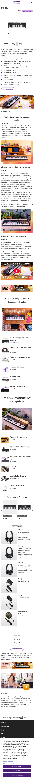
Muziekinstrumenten (7, 717)
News (2, 730)
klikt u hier (14, 758)
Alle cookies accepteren (17, 775)
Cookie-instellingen (17, 766)
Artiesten (3, 734)
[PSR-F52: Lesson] (17, 288)
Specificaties (16, 639)
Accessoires (4, 111)
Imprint (5, 761)
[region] (17, 758)
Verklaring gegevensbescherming (8, 762)
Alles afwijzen (17, 770)
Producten (5, 718)
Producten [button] (3, 722)
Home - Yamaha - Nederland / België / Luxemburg (12, 716)
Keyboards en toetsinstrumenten (20, 717)
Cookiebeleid (17, 763)
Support (16, 643)
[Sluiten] (31, 740)
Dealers (3, 738)
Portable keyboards (13, 718)
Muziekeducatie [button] (5, 726)
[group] (6, 44)
